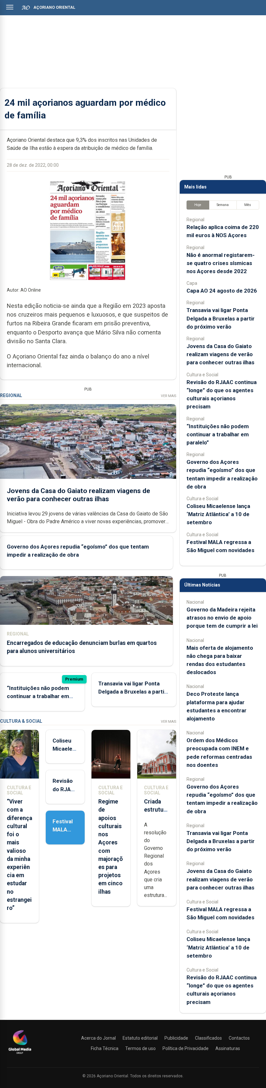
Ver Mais (168, 396)
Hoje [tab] (197, 205)
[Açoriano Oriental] (20, 1054)
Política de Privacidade (186, 1048)
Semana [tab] (223, 205)
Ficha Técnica (104, 1048)
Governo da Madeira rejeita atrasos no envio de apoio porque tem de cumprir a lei (222, 617)
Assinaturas (227, 1048)
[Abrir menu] (9, 7)
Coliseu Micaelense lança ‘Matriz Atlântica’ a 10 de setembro (218, 514)
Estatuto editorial (140, 1038)
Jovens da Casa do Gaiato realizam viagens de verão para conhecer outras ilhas (78, 495)
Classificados (208, 1038)
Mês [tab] (247, 205)
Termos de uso (140, 1048)
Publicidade (176, 1038)
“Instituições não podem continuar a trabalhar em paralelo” (38, 696)
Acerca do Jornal (98, 1038)
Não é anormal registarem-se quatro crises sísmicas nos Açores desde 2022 (221, 263)
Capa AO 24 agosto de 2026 (222, 290)
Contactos (239, 1038)
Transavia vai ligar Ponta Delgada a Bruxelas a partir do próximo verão (132, 691)
